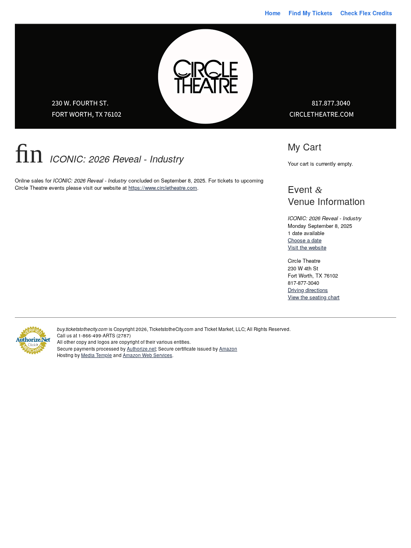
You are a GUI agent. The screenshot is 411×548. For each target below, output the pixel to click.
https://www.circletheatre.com (162, 187)
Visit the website (307, 247)
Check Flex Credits (366, 13)
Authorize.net (141, 348)
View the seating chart (314, 297)
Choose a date (304, 240)
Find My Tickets (310, 13)
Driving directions (308, 290)
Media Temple (96, 355)
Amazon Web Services (147, 355)
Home (273, 13)
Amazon (228, 348)
